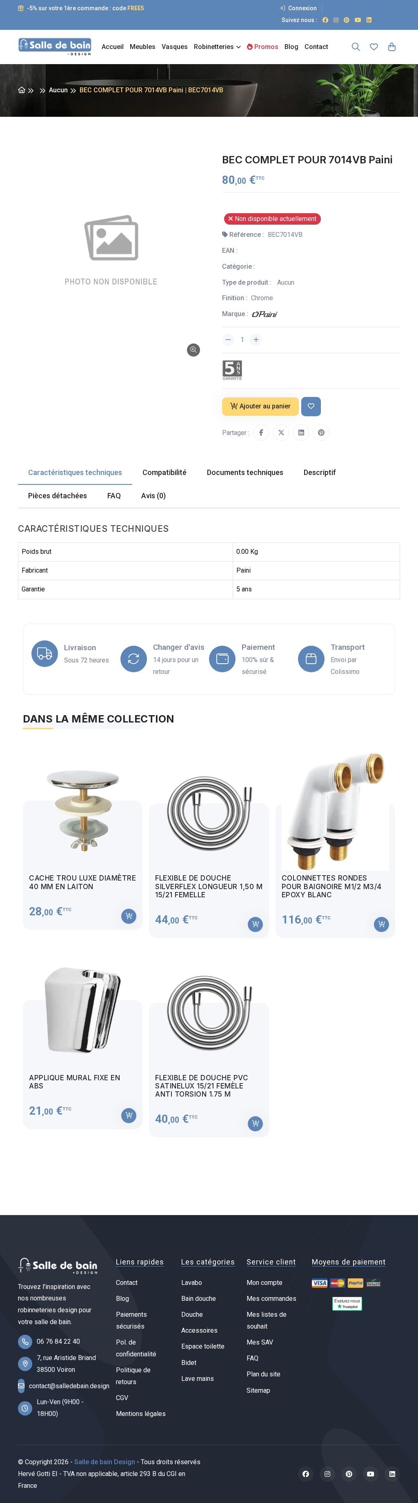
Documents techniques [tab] (245, 472)
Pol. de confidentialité (136, 1348)
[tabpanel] (209, 938)
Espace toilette (203, 1346)
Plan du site (263, 1374)
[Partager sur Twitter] (281, 432)
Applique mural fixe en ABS (74, 1082)
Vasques (175, 47)
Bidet (188, 1363)
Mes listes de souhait (267, 1320)
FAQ (252, 1358)
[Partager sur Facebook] (261, 432)
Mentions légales (141, 1414)
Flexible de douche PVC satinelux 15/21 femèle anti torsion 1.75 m (201, 1086)
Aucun (58, 90)
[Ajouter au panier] (128, 916)
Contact (316, 47)
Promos (265, 47)
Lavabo (191, 1283)
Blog (291, 47)
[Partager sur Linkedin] (301, 432)
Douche (192, 1314)
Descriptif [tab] (320, 472)
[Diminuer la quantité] (228, 340)
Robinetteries (214, 47)
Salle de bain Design (104, 1462)
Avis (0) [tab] (153, 495)
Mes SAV (260, 1342)
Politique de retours (133, 1376)
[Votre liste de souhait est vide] (374, 47)
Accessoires (199, 1330)
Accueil (113, 47)
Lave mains (197, 1379)
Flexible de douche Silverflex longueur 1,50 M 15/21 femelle (208, 886)
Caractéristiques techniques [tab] (75, 472)
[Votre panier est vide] (392, 47)
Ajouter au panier (265, 406)
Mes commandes (271, 1298)
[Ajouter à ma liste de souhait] (311, 406)
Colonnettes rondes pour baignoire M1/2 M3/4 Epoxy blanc (332, 886)
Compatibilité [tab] (164, 472)
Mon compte (264, 1283)
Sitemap (258, 1390)
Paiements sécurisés (131, 1320)
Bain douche (198, 1298)
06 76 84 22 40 (58, 1341)
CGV (122, 1398)
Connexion (302, 8)
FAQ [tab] (114, 495)
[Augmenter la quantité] (256, 340)
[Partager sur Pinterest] (321, 432)
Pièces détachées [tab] (57, 495)
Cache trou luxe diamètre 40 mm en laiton (82, 882)
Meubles (143, 47)
